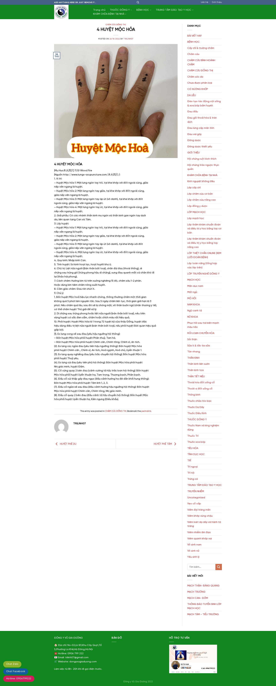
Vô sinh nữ (193, 551)
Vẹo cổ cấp (194, 503)
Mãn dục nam (195, 286)
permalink (146, 411)
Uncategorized (196, 497)
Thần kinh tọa (195, 370)
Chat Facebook (15, 671)
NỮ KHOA (192, 317)
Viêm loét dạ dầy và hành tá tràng (204, 524)
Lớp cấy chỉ (194, 187)
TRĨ (189, 460)
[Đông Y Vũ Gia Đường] (70, 12)
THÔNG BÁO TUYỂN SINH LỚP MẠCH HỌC (204, 606)
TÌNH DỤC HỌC (196, 454)
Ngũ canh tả (194, 310)
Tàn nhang (193, 351)
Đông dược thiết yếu (199, 146)
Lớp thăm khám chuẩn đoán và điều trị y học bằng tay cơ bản (204, 228)
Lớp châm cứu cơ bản (200, 193)
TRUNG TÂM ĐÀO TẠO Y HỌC (173, 10)
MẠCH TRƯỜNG (196, 592)
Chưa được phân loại (199, 83)
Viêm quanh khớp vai (199, 538)
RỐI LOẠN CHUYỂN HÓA (200, 333)
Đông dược (194, 140)
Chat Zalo (12, 664)
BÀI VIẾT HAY (194, 35)
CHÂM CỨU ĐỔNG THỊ (116, 25)
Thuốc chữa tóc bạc (199, 401)
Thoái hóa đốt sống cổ (201, 382)
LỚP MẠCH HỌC (196, 212)
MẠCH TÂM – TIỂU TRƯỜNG (203, 614)
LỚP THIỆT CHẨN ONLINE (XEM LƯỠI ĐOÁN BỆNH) (204, 255)
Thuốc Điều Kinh (197, 413)
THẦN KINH (193, 358)
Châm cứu (193, 54)
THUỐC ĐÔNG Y (120, 10)
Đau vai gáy (194, 134)
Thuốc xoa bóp (196, 442)
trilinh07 (128, 39)
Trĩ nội (190, 472)
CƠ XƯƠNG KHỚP (197, 89)
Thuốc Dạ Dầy (195, 407)
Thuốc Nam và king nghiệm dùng (203, 427)
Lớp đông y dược (197, 206)
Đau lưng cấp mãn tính (200, 128)
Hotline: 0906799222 (18, 678)
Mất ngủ (192, 292)
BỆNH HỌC (142, 10)
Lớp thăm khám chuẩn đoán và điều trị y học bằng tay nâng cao (204, 242)
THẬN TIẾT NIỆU (196, 376)
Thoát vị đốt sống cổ (199, 388)
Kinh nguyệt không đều (201, 181)
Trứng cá (192, 479)
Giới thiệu (217, 2)
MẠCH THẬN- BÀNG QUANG (203, 585)
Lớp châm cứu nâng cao (201, 200)
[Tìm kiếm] (138, 2)
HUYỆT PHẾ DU (67, 444)
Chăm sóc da (195, 76)
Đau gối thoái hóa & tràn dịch (202, 120)
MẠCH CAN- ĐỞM (197, 598)
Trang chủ (99, 10)
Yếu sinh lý (193, 557)
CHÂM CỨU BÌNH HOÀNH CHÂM (201, 62)
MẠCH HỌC (193, 280)
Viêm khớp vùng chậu (200, 516)
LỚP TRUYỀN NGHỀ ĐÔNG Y (203, 273)
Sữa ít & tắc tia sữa (198, 345)
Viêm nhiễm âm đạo (199, 532)
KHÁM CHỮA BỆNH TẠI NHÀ (108, 14)
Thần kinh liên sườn (198, 364)
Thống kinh (193, 394)
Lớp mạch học (195, 218)
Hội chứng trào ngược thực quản (203, 167)
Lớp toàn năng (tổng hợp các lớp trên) (202, 265)
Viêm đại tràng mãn (199, 510)
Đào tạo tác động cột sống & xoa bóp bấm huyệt (204, 103)
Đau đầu (192, 111)
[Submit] (218, 567)
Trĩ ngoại (192, 466)
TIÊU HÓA (192, 448)
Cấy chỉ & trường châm (200, 48)
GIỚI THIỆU (193, 152)
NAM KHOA (193, 304)
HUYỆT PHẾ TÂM (163, 444)
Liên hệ (204, 2)
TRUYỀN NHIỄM (195, 491)
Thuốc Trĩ (192, 436)
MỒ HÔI (191, 298)
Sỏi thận (192, 339)
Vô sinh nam (194, 544)
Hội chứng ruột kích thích (201, 159)
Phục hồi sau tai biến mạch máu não (203, 325)
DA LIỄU (191, 95)
